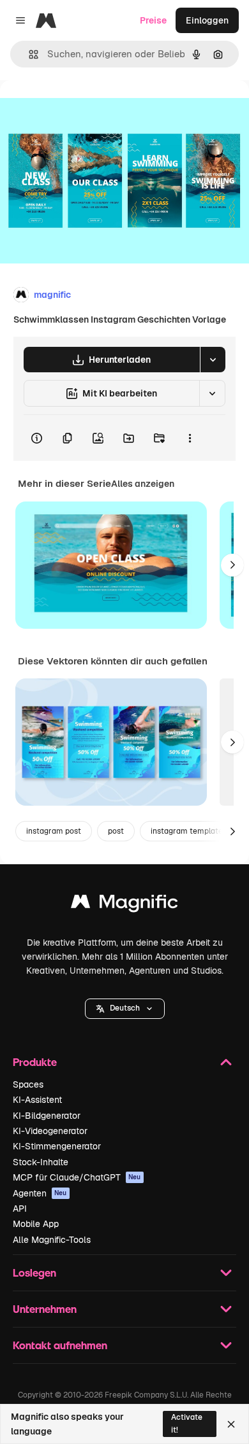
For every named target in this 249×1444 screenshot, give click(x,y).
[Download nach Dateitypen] (212, 359)
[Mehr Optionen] (189, 438)
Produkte (35, 1062)
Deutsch (125, 1008)
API (20, 1208)
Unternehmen (45, 1308)
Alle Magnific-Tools (52, 1239)
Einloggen (207, 20)
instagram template (187, 831)
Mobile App (36, 1224)
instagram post (53, 831)
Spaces (28, 1084)
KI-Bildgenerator (46, 1115)
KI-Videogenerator (50, 1131)
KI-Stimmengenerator (57, 1146)
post (116, 831)
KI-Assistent (37, 1099)
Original (82, 109)
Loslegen (34, 1272)
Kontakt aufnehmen (60, 1345)
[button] (125, 1009)
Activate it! (186, 1423)
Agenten (40, 1193)
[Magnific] (124, 905)
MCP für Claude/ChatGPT (77, 1177)
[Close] (231, 1424)
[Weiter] (232, 565)
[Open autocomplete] (28, 54)
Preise (153, 20)
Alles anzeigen (142, 483)
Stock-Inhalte (40, 1162)
